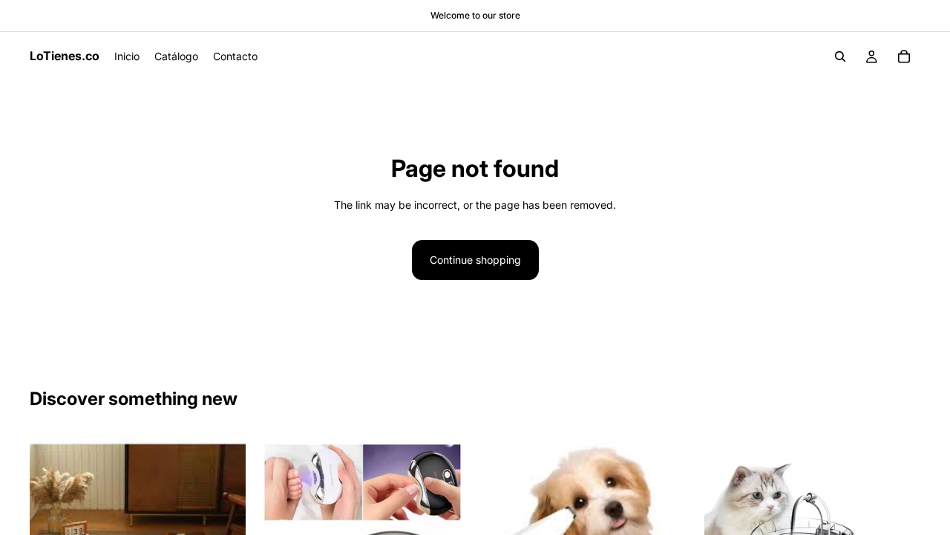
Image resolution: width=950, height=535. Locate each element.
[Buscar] (840, 56)
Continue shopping (475, 259)
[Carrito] (904, 56)
